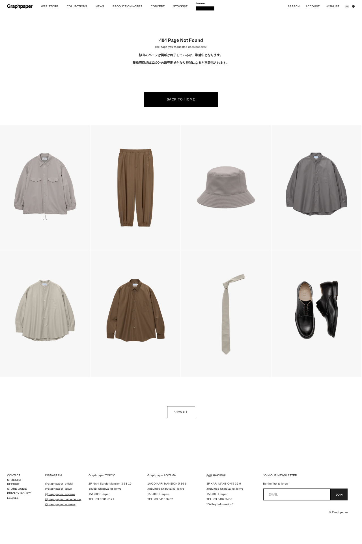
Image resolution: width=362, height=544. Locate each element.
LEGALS (13, 497)
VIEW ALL (181, 412)
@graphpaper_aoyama (60, 494)
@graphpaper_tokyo (58, 488)
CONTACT (13, 475)
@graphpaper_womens (60, 504)
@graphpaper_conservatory (63, 499)
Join (339, 494)
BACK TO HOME (181, 99)
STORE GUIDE (17, 488)
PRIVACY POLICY (19, 493)
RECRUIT (13, 484)
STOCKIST (14, 479)
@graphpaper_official (59, 483)
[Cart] (355, 6)
